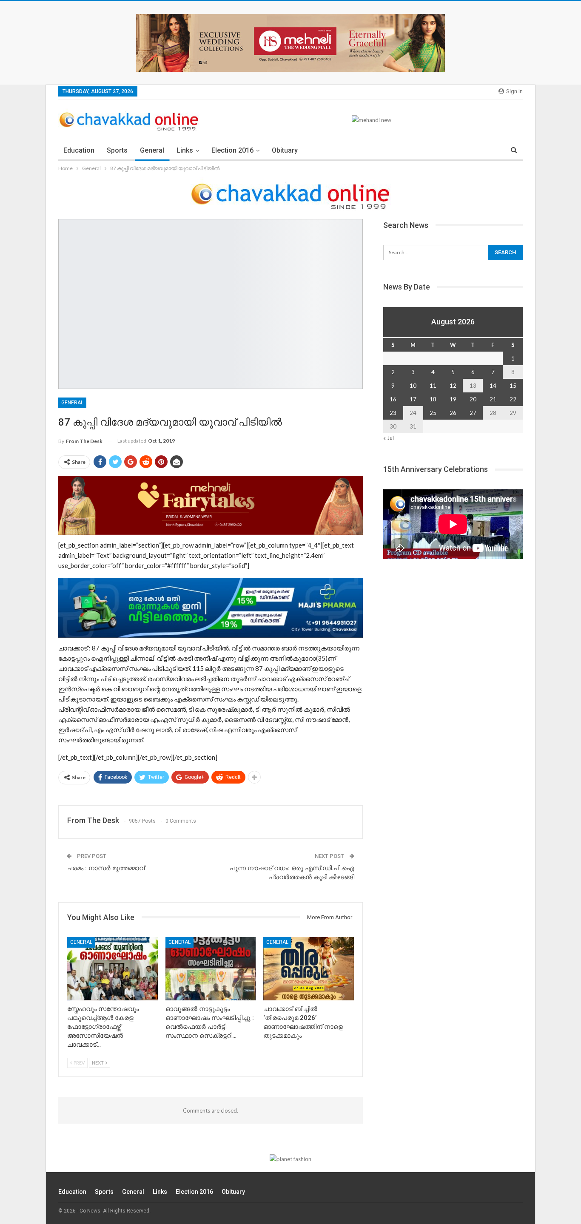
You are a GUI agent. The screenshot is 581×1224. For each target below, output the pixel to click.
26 (453, 412)
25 (433, 412)
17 (413, 399)
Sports (117, 150)
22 (513, 399)
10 (413, 385)
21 (493, 399)
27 (473, 412)
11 (433, 385)
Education (78, 150)
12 (453, 385)
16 (393, 399)
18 (433, 399)
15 (513, 385)
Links (185, 150)
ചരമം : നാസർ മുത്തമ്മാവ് (106, 868)
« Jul (388, 438)
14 (493, 385)
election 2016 (232, 150)
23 (393, 412)
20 (473, 399)
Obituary (285, 150)
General (152, 150)
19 (453, 399)
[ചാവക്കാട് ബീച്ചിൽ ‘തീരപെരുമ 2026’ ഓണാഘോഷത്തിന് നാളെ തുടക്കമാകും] (308, 968)
